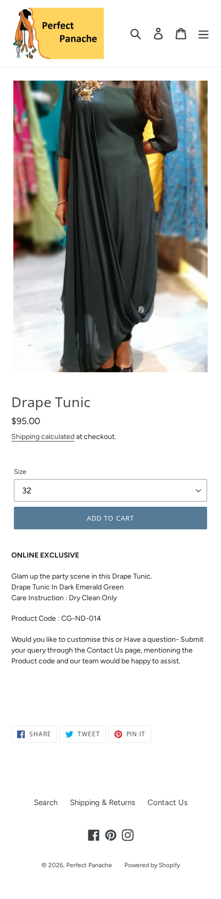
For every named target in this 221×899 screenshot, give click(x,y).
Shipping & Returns (102, 802)
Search (46, 802)
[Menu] (203, 33)
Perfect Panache (89, 865)
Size (20, 471)
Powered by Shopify (152, 865)
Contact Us (168, 802)
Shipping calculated (43, 436)
